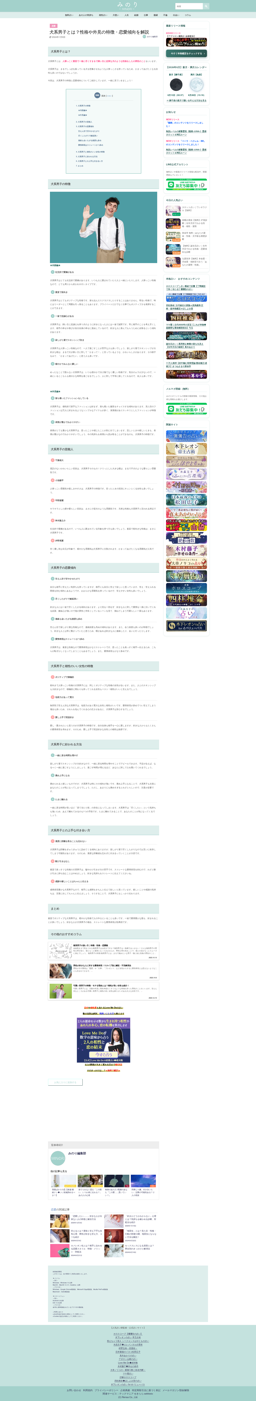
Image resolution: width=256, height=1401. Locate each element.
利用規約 (88, 1390)
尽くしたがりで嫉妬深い (88, 135)
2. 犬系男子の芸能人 (84, 121)
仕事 (146, 14)
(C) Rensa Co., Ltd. (128, 1397)
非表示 (109, 96)
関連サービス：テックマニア (118, 1393)
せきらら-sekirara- (143, 1393)
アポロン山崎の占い (128, 1358)
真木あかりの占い (128, 1355)
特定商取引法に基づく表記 (146, 1390)
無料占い (69, 14)
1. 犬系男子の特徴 (83, 105)
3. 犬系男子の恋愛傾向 (85, 126)
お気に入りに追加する (65, 1082)
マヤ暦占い (128, 1373)
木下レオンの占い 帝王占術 (128, 1337)
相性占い (103, 14)
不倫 (165, 14)
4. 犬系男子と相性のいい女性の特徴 (90, 151)
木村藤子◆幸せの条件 (128, 1366)
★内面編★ (82, 110)
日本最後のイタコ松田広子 (128, 1351)
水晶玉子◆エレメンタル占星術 (128, 1344)
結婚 (136, 14)
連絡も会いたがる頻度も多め (89, 140)
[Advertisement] (103, 1112)
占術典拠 (125, 1390)
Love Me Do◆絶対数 (128, 1362)
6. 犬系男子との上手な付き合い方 (89, 161)
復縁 (156, 14)
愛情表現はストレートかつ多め (90, 145)
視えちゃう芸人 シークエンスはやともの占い (128, 1340)
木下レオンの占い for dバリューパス (128, 1384)
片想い (116, 14)
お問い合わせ (74, 1390)
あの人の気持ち (86, 14)
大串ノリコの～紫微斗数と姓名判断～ (128, 1369)
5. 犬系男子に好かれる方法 (86, 156)
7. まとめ (79, 165)
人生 (127, 14)
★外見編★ (82, 115)
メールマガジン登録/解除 (176, 1390)
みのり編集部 (152, 36)
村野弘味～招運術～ (128, 1348)
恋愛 (54, 26)
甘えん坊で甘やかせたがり (89, 131)
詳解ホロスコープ (128, 1377)
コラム (188, 14)
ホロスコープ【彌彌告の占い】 (128, 1333)
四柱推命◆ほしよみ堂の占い (128, 1380)
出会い (176, 14)
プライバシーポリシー (106, 1390)
